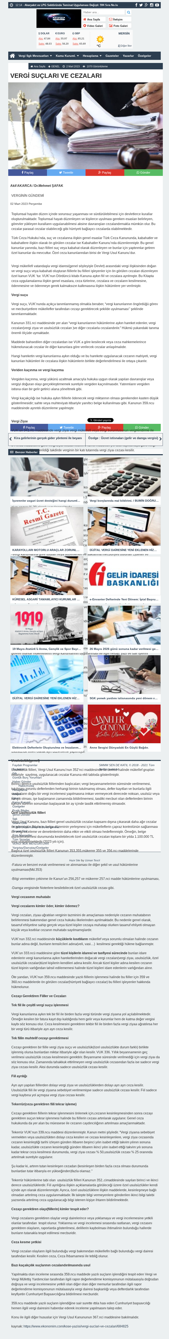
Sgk (14, 818)
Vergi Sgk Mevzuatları (34, 55)
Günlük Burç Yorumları (27, 777)
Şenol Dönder (21, 814)
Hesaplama (90, 55)
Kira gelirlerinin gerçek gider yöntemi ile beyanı (48, 438)
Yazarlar (128, 55)
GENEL (55, 66)
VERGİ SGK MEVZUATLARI (30, 843)
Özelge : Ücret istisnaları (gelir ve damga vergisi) (123, 438)
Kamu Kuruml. (66, 55)
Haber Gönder (21, 781)
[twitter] (141, 5)
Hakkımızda (18, 64)
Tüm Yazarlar (21, 839)
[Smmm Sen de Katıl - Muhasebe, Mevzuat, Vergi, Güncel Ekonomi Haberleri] (58, 18)
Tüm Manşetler (22, 835)
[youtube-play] (157, 5)
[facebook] (136, 5)
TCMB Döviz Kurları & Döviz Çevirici (35, 827)
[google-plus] (146, 5)
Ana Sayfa (93, 19)
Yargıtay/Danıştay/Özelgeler (30, 847)
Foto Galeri (120, 26)
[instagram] (151, 5)
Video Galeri (94, 26)
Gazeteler (112, 55)
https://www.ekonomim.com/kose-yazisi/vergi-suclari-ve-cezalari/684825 (75, 1326)
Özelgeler (144, 55)
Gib (14, 773)
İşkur (15, 798)
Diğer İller (126, 45)
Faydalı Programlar (25, 765)
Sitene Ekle (19, 823)
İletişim (117, 19)
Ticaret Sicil (19, 831)
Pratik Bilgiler (20, 810)
